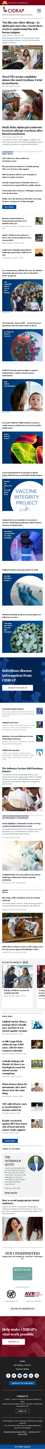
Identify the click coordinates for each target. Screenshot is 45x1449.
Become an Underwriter (22, 1309)
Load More (10, 1141)
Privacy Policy (23, 1434)
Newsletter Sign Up (17, 688)
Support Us (13, 1342)
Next (27, 962)
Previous (24, 962)
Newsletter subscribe (22, 1383)
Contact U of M (34, 1432)
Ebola (5, 892)
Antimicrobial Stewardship (15, 818)
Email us (23, 1411)
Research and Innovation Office (15, 1432)
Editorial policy (22, 1365)
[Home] (13, 9)
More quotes (11, 1193)
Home (22, 1361)
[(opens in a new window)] (15, 2)
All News (9, 207)
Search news (22, 1369)
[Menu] (39, 11)
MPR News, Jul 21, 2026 (12, 1188)
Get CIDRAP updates (22, 1447)
